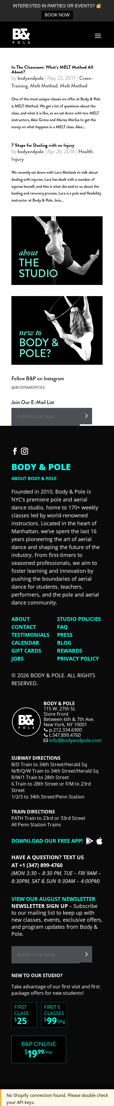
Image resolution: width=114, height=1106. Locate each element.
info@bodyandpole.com (75, 740)
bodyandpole (31, 78)
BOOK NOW (57, 14)
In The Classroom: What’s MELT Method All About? (52, 69)
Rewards (69, 650)
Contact (23, 626)
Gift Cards (26, 650)
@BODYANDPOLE (28, 387)
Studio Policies (79, 618)
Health (85, 151)
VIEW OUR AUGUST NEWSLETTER (53, 898)
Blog (64, 642)
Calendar (25, 642)
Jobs (17, 658)
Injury (17, 159)
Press (64, 634)
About (20, 618)
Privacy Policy (78, 658)
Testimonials (30, 634)
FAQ (62, 626)
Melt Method (44, 86)
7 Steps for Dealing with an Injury (42, 145)
